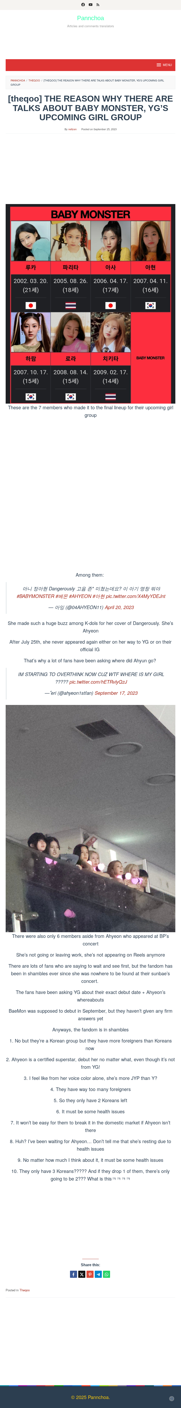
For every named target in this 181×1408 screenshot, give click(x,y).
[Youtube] (91, 5)
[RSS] (98, 5)
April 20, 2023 (119, 607)
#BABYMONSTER (35, 596)
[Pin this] (90, 1274)
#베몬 (62, 596)
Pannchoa (90, 18)
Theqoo (25, 1290)
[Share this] (73, 1274)
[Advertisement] (90, 42)
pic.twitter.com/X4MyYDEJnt (135, 596)
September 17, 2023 (116, 692)
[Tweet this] (81, 1274)
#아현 (99, 596)
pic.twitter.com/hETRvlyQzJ (98, 681)
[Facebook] (83, 5)
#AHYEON (80, 596)
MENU (167, 65)
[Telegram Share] (98, 1274)
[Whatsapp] (106, 1274)
